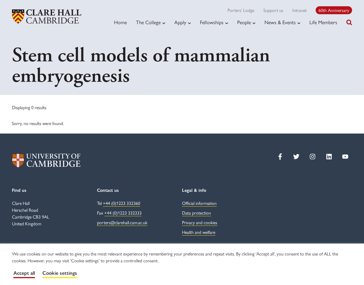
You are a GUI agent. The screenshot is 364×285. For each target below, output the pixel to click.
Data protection (196, 212)
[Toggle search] (349, 22)
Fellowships (212, 22)
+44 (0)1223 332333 (123, 212)
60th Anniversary (333, 10)
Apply (180, 22)
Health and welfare (198, 232)
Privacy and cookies (199, 222)
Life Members (323, 22)
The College (148, 22)
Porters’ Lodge (241, 10)
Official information (199, 203)
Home (120, 22)
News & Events (280, 22)
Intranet (299, 10)
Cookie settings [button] (59, 273)
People (244, 22)
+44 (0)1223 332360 (121, 203)
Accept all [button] (24, 273)
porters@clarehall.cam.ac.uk (122, 222)
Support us (273, 10)
